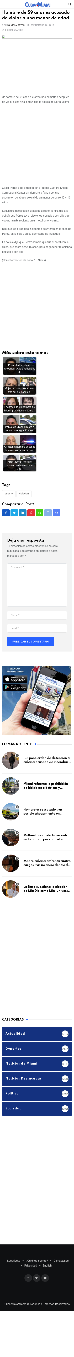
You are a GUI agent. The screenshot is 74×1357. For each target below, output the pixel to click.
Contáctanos (61, 1270)
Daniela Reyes (16, 34)
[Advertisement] (37, 153)
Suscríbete (13, 1270)
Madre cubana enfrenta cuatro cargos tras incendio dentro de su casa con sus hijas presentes (47, 874)
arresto (9, 503)
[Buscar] (69, 4)
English (47, 1274)
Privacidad (30, 1274)
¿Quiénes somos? (37, 1270)
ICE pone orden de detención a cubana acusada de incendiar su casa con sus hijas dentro (46, 771)
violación (24, 503)
